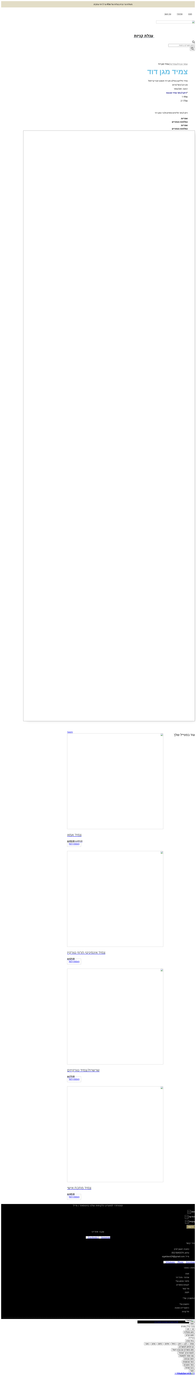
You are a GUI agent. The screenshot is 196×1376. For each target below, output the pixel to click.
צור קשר (167, 13)
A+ (188, 1329)
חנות (190, 13)
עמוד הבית (183, 64)
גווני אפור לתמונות (186, 1356)
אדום (167, 1344)
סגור (192, 1324)
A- (193, 1329)
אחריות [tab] (184, 118)
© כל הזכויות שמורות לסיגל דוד (166, 1322)
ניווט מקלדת (189, 1332)
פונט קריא (190, 1335)
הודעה (191, 1216)
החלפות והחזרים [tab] (180, 122)
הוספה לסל (74, 844)
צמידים (173, 64)
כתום (160, 1344)
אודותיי (180, 13)
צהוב (153, 1344)
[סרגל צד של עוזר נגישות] (190, 1320)
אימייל (192, 1221)
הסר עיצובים (189, 1365)
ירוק (179, 1344)
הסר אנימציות (188, 1362)
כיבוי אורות (189, 1368)
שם (193, 1211)
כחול (173, 1344)
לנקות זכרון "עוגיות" (186, 1353)
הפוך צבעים (189, 1359)
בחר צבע (190, 1341)
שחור (192, 1344)
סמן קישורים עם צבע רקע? (183, 1350)
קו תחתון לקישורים (186, 1347)
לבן (185, 1344)
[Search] (192, 49)
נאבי (147, 1344)
